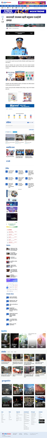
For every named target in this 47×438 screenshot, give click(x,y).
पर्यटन (9, 414)
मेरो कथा (25, 425)
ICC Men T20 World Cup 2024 (19, 415)
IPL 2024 (17, 416)
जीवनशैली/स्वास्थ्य (3, 419)
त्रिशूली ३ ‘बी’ (28, 7)
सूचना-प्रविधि (10, 419)
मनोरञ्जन (15, 6)
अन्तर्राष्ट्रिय (2, 422)
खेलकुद (20, 6)
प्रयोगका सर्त (40, 414)
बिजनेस (8, 6)
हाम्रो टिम (40, 413)
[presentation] (32, 132)
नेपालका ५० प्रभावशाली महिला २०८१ (26, 416)
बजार (9, 413)
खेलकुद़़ (2, 418)
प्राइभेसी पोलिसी (40, 417)
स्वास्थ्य (37, 5)
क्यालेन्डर (8, 279)
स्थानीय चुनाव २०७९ (33, 418)
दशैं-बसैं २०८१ (32, 424)
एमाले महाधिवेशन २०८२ (33, 422)
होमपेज (2, 6)
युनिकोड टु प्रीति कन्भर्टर (26, 429)
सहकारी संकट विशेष (33, 413)
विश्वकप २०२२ (32, 423)
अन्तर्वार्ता (2, 417)
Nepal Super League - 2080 (19, 420)
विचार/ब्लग (2, 414)
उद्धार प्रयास (10, 7)
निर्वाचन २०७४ (32, 417)
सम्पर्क (39, 418)
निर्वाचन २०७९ (32, 419)
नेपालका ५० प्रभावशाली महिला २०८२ (26, 414)
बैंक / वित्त (10, 417)
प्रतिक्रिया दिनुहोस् (31, 129)
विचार (18, 6)
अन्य (23, 6)
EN (39, 5)
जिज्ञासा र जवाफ (4, 7)
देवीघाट (24, 7)
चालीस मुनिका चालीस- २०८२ (26, 422)
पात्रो (28, 5)
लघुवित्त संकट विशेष (33, 414)
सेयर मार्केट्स (32, 5)
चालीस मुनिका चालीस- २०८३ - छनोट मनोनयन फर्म (27, 420)
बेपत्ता (14, 7)
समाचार (5, 6)
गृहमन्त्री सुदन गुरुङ (19, 7)
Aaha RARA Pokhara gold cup (19, 418)
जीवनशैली (11, 6)
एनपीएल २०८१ (18, 413)
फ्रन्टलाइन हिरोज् (25, 426)
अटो (9, 418)
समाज (2, 413)
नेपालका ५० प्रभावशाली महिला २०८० (26, 418)
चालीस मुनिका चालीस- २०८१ (26, 424)
